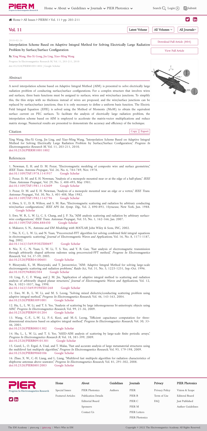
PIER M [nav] (134, 406)
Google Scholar (52, 66)
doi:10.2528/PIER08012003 (28, 365)
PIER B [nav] (134, 395)
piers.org (34, 428)
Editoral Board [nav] (185, 395)
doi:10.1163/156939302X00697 (31, 244)
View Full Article (174, 50)
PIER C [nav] (134, 401)
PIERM (43, 20)
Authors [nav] (114, 390)
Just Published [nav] (185, 401)
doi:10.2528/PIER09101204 (28, 313)
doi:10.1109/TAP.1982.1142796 (30, 198)
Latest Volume (138, 30)
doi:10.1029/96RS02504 (25, 272)
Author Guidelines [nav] (187, 406)
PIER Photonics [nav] (118, 8)
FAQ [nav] (156, 401)
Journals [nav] (96, 8)
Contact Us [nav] (88, 412)
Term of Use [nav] (161, 395)
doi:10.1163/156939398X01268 (31, 288)
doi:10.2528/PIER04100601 (28, 260)
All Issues (29, 20)
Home (16, 20)
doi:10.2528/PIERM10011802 (25, 66)
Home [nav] (48, 8)
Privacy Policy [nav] (162, 390)
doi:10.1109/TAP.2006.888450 (29, 223)
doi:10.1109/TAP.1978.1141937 (30, 174)
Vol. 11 (55, 20)
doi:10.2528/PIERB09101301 (29, 341)
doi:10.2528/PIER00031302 (28, 328)
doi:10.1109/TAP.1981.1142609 (30, 186)
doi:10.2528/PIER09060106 (28, 353)
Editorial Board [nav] (90, 401)
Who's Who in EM (63, 428)
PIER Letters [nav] (137, 412)
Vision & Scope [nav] (186, 390)
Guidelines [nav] (78, 8)
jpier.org (46, 428)
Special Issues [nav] (63, 390)
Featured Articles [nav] (65, 395)
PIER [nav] (133, 390)
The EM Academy (17, 428)
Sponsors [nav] (87, 406)
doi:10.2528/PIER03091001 (28, 300)
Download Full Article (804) (174, 41)
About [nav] (62, 8)
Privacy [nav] (158, 383)
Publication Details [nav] (92, 395)
